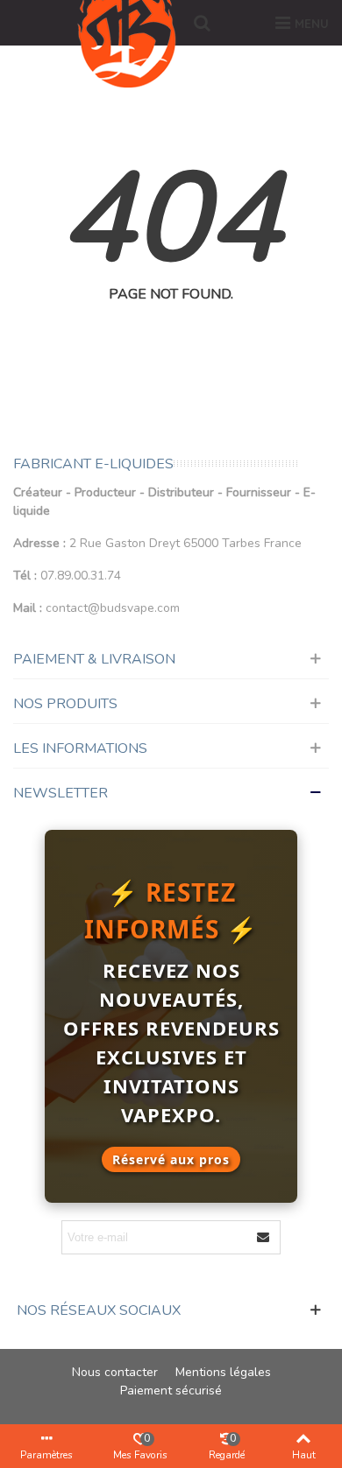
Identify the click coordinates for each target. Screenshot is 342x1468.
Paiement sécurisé (171, 1390)
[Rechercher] (201, 22)
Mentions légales (223, 1372)
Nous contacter (115, 1372)
